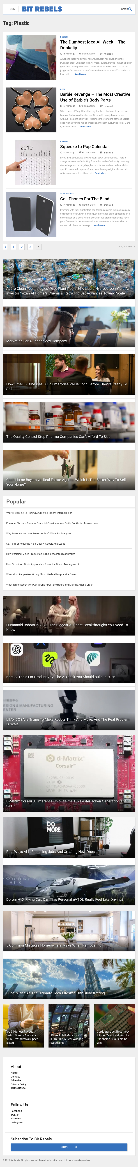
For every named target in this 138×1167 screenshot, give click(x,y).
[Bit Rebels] (40, 12)
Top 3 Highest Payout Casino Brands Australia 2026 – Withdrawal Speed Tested (21, 1037)
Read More (80, 74)
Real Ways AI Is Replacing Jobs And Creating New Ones (50, 852)
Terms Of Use (18, 1088)
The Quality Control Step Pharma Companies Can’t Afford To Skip (58, 436)
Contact (15, 1076)
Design (64, 37)
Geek (62, 89)
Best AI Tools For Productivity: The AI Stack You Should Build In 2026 (60, 677)
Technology (67, 194)
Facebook (16, 1111)
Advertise (16, 1080)
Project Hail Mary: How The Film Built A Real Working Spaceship (68, 1039)
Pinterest (16, 1118)
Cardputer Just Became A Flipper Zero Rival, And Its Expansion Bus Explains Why (113, 1037)
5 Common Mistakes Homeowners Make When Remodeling (53, 945)
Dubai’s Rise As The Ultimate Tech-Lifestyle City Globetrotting (55, 993)
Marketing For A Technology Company (36, 341)
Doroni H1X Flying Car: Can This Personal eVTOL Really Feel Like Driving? (64, 899)
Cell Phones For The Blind (84, 198)
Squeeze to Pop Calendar (84, 146)
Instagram (16, 1122)
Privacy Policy (18, 1084)
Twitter (15, 1114)
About (14, 1072)
